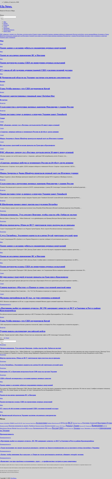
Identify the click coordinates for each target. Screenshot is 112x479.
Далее (7, 338)
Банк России (33, 423)
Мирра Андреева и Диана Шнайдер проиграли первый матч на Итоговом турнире (31, 138)
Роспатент (49, 428)
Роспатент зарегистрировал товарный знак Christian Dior (27, 96)
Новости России (21, 428)
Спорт (5, 26)
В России (64, 423)
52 (4, 338)
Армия (12, 423)
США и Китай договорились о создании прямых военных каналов (25, 378)
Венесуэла (80, 423)
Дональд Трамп (72, 425)
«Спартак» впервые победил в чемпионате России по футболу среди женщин (70, 34)
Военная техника (40, 426)
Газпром (57, 425)
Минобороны (3, 428)
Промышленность (9, 30)
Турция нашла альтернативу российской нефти (22, 331)
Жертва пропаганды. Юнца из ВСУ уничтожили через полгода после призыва (37, 225)
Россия (55, 428)
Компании (97, 425)
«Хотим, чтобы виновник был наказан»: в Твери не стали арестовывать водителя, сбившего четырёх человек (42, 454)
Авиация (2, 423)
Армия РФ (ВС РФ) (18, 423)
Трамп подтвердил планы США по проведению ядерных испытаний (32, 63)
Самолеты (66, 428)
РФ (46, 428)
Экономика (87, 428)
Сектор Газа (70, 428)
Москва (9, 428)
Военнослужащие (50, 426)
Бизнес (6, 23)
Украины (82, 428)
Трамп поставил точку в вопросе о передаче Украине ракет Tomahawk (33, 114)
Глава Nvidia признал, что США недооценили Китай (25, 88)
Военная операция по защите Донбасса (22, 426)
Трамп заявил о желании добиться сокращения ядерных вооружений (33, 48)
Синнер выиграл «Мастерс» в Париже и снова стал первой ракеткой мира (35, 287)
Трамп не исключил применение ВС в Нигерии (22, 55)
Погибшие (30, 428)
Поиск (2, 15)
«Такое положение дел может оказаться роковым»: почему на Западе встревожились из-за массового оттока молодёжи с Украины (49, 448)
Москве (14, 428)
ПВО (26, 428)
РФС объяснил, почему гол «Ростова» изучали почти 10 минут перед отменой (23, 34)
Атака (24, 423)
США (61, 428)
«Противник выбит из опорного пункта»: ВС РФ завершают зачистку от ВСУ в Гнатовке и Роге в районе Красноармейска (47, 441)
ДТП (61, 425)
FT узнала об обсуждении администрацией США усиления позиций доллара (36, 70)
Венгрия (75, 423)
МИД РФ (105, 425)
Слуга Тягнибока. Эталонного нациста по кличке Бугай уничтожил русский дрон (39, 235)
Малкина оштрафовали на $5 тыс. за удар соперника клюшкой (30, 298)
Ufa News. (6, 6)
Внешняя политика (4, 426)
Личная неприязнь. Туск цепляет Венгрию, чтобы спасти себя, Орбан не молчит (38, 215)
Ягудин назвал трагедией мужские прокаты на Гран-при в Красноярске (27, 145)
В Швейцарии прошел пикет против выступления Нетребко (29, 204)
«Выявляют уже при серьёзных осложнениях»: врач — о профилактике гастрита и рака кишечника (38, 461)
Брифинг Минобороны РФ (53, 423)
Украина (77, 428)
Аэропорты (27, 423)
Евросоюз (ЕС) (83, 425)
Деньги (63, 425)
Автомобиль (6, 423)
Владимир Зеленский (89, 423)
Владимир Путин (105, 423)
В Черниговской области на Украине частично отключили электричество (35, 77)
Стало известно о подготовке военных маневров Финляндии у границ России (57, 36)
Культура (6, 25)
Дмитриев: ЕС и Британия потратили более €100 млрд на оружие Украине (28, 371)
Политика (6, 28)
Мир (5, 22)
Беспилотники (41, 423)
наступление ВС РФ (95, 428)
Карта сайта (7, 31)
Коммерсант (88, 425)
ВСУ (70, 422)
